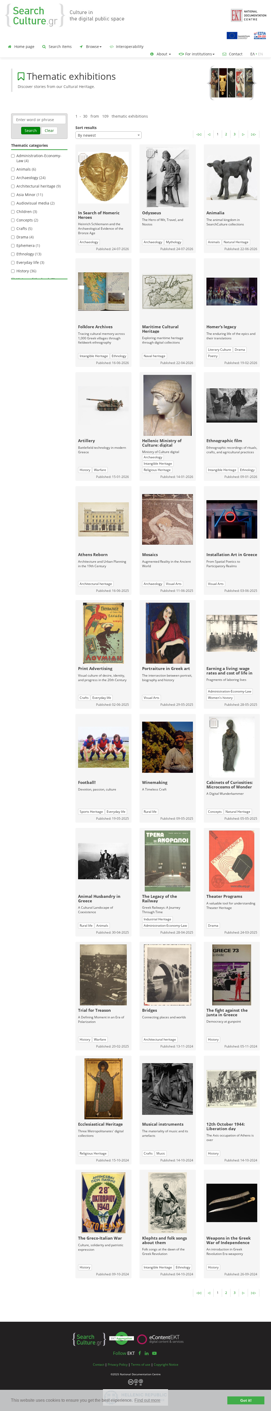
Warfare (100, 470)
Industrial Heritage (157, 919)
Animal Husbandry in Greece (99, 898)
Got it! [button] (246, 1400)
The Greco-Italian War (100, 1238)
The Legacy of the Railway (159, 898)
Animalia (215, 212)
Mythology (173, 242)
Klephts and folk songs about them (164, 1240)
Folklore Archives (95, 326)
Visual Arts (174, 584)
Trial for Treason (94, 1010)
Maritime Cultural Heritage (160, 329)
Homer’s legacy (221, 326)
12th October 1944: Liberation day (225, 1126)
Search (31, 130)
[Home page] (69, 14)
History (85, 470)
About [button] (162, 53)
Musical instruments (162, 1124)
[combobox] (108, 135)
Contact (235, 53)
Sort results (86, 127)
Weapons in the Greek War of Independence (228, 1240)
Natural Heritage (236, 242)
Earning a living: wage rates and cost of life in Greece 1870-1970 (229, 673)
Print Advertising (95, 668)
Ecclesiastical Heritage (100, 1124)
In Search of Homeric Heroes (99, 215)
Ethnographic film (224, 440)
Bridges (149, 1010)
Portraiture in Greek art (166, 668)
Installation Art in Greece (231, 554)
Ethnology (119, 356)
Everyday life (101, 697)
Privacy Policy (118, 1364)
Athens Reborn (93, 554)
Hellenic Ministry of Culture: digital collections (162, 445)
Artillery (86, 440)
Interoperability (129, 46)
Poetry (213, 356)
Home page (23, 46)
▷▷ (253, 134)
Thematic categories (29, 145)
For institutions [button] (198, 53)
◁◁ (198, 134)
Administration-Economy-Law (229, 691)
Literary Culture (219, 349)
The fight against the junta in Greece (227, 1012)
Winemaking (154, 782)
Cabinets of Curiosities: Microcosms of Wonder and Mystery (229, 787)
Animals (214, 242)
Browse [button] (92, 46)
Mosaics (150, 554)
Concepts (215, 811)
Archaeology (89, 242)
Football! (87, 782)
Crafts (84, 697)
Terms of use (140, 1364)
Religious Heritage (157, 470)
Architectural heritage (96, 584)
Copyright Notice (166, 1364)
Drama (240, 349)
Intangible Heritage (94, 356)
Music (160, 1153)
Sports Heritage (91, 811)
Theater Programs (224, 896)
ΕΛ (252, 53)
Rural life (150, 811)
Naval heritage (154, 356)
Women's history (220, 697)
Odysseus (151, 212)
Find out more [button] (147, 1400)
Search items (60, 46)
